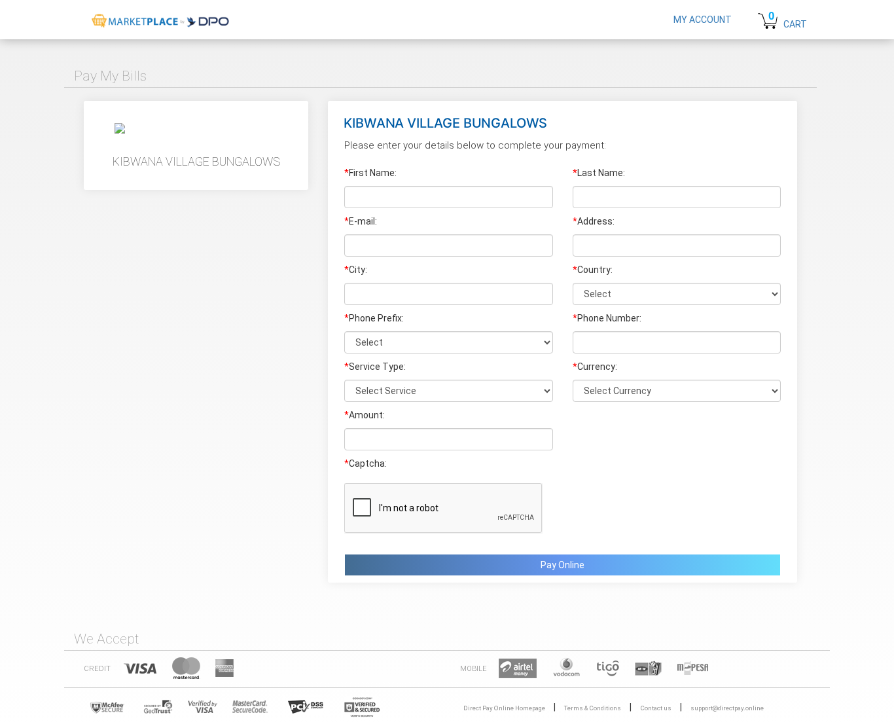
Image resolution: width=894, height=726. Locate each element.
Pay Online (562, 565)
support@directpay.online (727, 708)
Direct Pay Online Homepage (504, 708)
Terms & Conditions (592, 708)
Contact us (655, 708)
